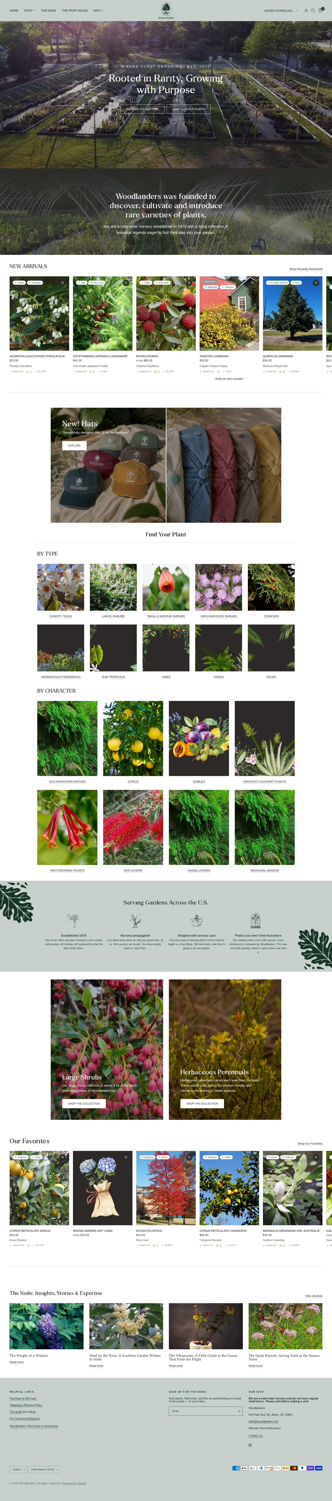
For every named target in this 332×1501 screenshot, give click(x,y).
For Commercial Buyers (25, 1418)
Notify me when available (229, 378)
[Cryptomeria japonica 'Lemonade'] (103, 313)
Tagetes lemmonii (214, 356)
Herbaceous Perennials (61, 676)
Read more (17, 1362)
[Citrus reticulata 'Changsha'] (229, 1188)
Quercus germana (278, 356)
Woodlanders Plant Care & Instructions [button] (34, 1426)
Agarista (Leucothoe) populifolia (37, 356)
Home (14, 10)
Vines (166, 676)
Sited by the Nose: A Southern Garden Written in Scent (125, 1357)
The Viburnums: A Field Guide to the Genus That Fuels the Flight (203, 1357)
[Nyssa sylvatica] (166, 1188)
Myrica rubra (147, 356)
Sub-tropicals (113, 676)
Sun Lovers (133, 870)
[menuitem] (15, 10)
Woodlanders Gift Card (93, 1230)
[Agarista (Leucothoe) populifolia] (39, 313)
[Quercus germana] (292, 313)
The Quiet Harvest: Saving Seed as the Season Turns (284, 1357)
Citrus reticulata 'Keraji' (30, 1230)
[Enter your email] (239, 1411)
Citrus (133, 781)
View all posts (313, 1295)
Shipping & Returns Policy (26, 1405)
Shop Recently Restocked (306, 269)
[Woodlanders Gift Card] (103, 1188)
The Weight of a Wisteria (29, 1356)
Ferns (219, 676)
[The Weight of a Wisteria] (47, 1326)
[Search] (313, 10)
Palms (271, 676)
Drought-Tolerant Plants (264, 781)
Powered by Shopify (74, 1483)
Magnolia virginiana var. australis (291, 1230)
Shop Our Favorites (310, 1143)
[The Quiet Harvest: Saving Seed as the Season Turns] (286, 1326)
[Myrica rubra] (166, 313)
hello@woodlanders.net (263, 1421)
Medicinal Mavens (265, 870)
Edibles (199, 781)
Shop (28, 10)
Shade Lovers (199, 870)
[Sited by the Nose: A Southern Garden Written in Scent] (126, 1326)
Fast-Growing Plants (67, 870)
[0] (319, 10)
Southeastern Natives (67, 781)
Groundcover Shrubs (219, 616)
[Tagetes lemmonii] (229, 313)
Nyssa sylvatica (149, 1230)
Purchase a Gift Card (23, 1398)
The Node (48, 10)
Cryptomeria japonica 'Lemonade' (100, 356)
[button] (142, 109)
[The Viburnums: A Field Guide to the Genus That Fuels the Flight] (206, 1326)
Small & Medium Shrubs (166, 616)
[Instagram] (253, 1445)
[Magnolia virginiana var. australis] (292, 1188)
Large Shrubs (113, 616)
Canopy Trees (60, 616)
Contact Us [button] (256, 1435)
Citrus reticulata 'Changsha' (223, 1230)
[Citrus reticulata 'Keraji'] (39, 1188)
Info (97, 10)
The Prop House (75, 10)
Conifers (271, 616)
